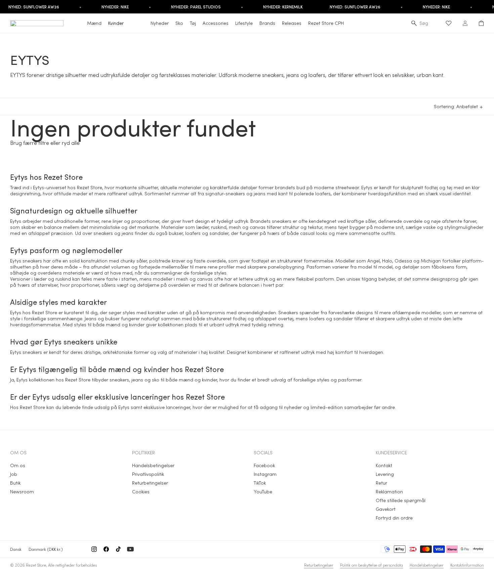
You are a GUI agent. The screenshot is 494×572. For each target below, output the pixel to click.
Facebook (264, 465)
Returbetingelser (150, 483)
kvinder (137, 324)
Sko (179, 23)
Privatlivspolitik (148, 474)
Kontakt (384, 465)
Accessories (216, 23)
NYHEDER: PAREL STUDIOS (196, 6)
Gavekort (386, 509)
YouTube (263, 491)
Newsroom (22, 491)
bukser (176, 233)
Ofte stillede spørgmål (400, 500)
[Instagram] (94, 549)
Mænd (94, 23)
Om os (17, 465)
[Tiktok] (118, 549)
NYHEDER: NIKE (115, 6)
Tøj (193, 23)
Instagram (265, 474)
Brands (267, 23)
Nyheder (160, 23)
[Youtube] (130, 549)
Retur (381, 483)
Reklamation (389, 491)
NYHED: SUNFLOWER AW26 (355, 6)
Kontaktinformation (467, 565)
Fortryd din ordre (394, 518)
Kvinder (116, 23)
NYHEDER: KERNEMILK (283, 6)
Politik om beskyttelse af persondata (371, 565)
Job (13, 474)
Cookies (141, 491)
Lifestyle (244, 23)
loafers (323, 193)
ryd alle (71, 142)
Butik (15, 483)
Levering (385, 474)
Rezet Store (36, 565)
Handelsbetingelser (153, 465)
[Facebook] (106, 549)
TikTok (260, 483)
